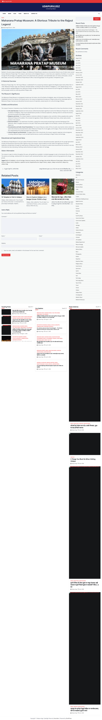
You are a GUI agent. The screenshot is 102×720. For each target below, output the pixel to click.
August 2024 (78, 113)
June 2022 (78, 163)
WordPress (68, 718)
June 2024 (78, 118)
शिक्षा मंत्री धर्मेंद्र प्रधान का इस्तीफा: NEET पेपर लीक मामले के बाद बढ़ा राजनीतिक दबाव (22, 309)
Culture (77, 196)
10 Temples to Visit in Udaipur (11, 197)
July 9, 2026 (81, 430)
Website (3, 243)
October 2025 (79, 82)
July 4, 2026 (81, 713)
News (9, 13)
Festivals (78, 211)
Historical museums (30, 160)
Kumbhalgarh (79, 235)
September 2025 (79, 84)
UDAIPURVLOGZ (51, 6)
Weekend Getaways (80, 299)
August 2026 (78, 58)
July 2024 (78, 116)
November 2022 (79, 154)
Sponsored (78, 268)
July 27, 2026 (48, 331)
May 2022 (78, 166)
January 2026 (79, 75)
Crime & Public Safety (80, 194)
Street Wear (78, 273)
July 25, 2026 (23, 312)
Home (4, 13)
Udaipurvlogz (5, 27)
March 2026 (78, 70)
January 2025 (79, 101)
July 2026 (78, 60)
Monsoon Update (79, 247)
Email (41, 236)
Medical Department (80, 242)
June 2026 (78, 63)
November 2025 (79, 80)
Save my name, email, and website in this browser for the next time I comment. (24, 250)
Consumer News (79, 191)
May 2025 (78, 94)
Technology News (79, 280)
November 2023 (79, 132)
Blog (15, 13)
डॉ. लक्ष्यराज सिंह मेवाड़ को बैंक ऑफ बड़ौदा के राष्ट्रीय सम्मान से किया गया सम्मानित (50, 366)
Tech (77, 275)
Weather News (79, 297)
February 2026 (79, 72)
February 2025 (79, 99)
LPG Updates (78, 239)
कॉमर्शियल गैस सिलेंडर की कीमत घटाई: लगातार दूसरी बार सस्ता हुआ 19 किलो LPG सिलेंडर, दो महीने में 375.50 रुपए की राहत (88, 26)
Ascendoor (56, 718)
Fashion (77, 208)
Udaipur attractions (57, 162)
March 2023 (78, 144)
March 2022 (78, 168)
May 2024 (78, 120)
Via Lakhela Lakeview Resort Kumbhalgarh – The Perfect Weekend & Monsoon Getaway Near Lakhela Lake (87, 31)
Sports (77, 271)
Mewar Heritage (79, 244)
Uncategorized (79, 295)
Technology (78, 278)
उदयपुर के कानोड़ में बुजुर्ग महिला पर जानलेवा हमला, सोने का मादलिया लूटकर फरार (84, 709)
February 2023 (79, 147)
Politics (77, 256)
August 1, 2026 (24, 332)
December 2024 (79, 104)
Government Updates (80, 220)
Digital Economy (79, 201)
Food (20, 13)
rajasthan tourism (24, 162)
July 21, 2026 (48, 369)
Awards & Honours (80, 180)
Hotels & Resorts (79, 230)
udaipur (49, 162)
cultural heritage (20, 160)
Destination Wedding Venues (82, 199)
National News (79, 249)
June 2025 (78, 92)
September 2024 (79, 111)
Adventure (78, 175)
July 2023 (78, 142)
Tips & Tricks (78, 283)
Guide (77, 223)
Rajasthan (17, 162)
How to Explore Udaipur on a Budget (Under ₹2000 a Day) (36, 198)
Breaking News (79, 184)
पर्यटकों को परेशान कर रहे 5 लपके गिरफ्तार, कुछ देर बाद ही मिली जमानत (83, 426)
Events (77, 206)
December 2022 (79, 151)
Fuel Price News (79, 215)
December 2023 (79, 130)
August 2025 (78, 87)
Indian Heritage (40, 160)
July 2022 (78, 161)
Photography (78, 254)
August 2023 (78, 139)
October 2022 (79, 156)
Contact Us (34, 13)
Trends (77, 287)
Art (76, 177)
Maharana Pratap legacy (57, 160)
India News (78, 232)
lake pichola (47, 160)
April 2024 (78, 123)
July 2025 (78, 89)
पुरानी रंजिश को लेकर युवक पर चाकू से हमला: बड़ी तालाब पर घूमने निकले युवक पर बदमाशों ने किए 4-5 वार (84, 585)
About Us (26, 13)
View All (30, 307)
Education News (79, 203)
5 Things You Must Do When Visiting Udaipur (82, 460)
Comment (4, 216)
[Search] (99, 14)
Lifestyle (78, 237)
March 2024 (78, 125)
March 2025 (78, 96)
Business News (79, 187)
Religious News (79, 263)
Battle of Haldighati (10, 160)
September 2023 (79, 137)
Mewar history (10, 162)
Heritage (78, 225)
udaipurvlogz (4, 164)
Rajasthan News (79, 261)
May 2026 (78, 65)
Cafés (77, 189)
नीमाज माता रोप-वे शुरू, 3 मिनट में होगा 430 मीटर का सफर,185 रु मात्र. (61, 198)
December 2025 (79, 77)
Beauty (77, 182)
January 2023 (79, 149)
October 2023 (79, 135)
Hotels (77, 227)
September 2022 (79, 159)
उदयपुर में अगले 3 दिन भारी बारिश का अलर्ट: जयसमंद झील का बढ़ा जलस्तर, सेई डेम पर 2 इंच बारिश (22, 319)
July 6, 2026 (81, 463)
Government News (80, 218)
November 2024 (79, 106)
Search (97, 19)
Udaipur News (79, 292)
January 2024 (79, 128)
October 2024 (79, 108)
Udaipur (77, 290)
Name (3, 236)
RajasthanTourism (34, 162)
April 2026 (78, 68)
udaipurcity (65, 162)
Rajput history (43, 162)
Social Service (79, 266)
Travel (77, 285)
